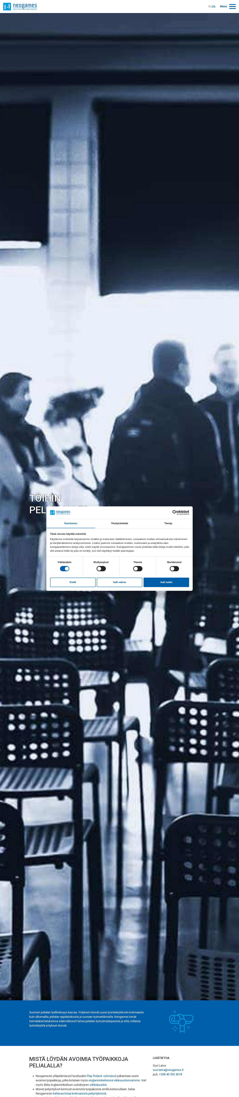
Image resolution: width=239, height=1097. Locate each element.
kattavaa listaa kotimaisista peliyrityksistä (79, 1093)
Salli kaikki (166, 582)
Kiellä (73, 582)
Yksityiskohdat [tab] (119, 523)
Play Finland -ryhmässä (101, 1076)
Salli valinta (119, 582)
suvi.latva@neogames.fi (168, 1070)
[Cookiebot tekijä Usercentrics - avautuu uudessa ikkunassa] (175, 512)
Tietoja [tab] (168, 523)
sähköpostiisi (98, 1084)
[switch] (101, 568)
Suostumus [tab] (70, 523)
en (213, 6)
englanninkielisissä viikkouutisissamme (114, 1080)
